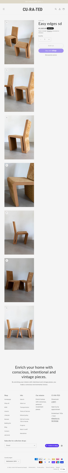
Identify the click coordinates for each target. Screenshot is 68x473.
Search (22, 399)
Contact (6, 431)
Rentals (6, 419)
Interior (6, 411)
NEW (5, 407)
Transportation (24, 407)
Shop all (6, 403)
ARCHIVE (7, 435)
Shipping (49, 31)
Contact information (59, 469)
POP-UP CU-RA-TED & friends (24, 420)
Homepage (7, 399)
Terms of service (50, 467)
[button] (4, 9)
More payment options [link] (51, 55)
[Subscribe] (34, 445)
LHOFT (53, 402)
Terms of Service (25, 411)
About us (23, 403)
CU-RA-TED (14, 467)
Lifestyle (6, 415)
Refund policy (24, 415)
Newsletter (23, 433)
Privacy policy (40, 467)
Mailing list (7, 423)
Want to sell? (24, 429)
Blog (5, 427)
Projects (22, 425)
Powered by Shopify (22, 467)
